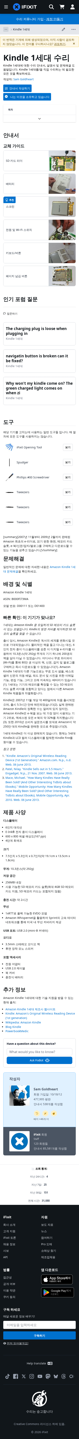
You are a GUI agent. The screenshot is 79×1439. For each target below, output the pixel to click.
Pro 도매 (46, 1244)
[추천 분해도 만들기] (54, 1113)
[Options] (6, 29)
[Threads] (63, 1376)
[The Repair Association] (71, 1376)
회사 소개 (9, 1225)
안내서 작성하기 (19, 88)
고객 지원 (9, 1231)
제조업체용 (48, 1257)
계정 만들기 (54, 19)
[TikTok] (7, 1376)
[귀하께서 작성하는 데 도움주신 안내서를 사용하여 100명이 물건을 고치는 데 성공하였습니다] (45, 1113)
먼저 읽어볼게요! (17, 1343)
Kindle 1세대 (21, 29)
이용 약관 (9, 1290)
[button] (51, 7)
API (5, 1257)
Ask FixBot (36, 1060)
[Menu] (6, 7)
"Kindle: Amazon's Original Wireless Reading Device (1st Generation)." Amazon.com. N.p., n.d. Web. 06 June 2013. (38, 760)
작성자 (14, 1078)
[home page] (25, 7)
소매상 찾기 (48, 1251)
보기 (67, 447)
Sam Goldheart (23, 79)
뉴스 (44, 1231)
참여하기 (46, 1238)
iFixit (37, 1134)
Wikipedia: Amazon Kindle (23, 1022)
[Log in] (72, 7)
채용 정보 (9, 1244)
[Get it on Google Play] (57, 1292)
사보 (6, 1251)
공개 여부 (9, 1284)
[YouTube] (39, 1376)
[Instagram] (31, 1376)
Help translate (36, 1363)
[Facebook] (15, 1376)
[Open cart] (62, 7)
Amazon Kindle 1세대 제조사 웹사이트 (30, 1009)
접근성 (7, 1277)
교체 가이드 (14, 146)
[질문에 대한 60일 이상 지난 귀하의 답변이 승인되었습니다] (37, 1113)
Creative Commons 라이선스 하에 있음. (39, 1424)
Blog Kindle (13, 1027)
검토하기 (59, 44)
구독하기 (39, 1335)
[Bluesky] (56, 1376)
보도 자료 (47, 1225)
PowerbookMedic (17, 1031)
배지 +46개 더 (41, 1119)
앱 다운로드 (49, 1270)
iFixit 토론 (9, 1238)
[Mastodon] (48, 1376)
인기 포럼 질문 (20, 299)
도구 (8, 421)
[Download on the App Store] (57, 1279)
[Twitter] (23, 1376)
